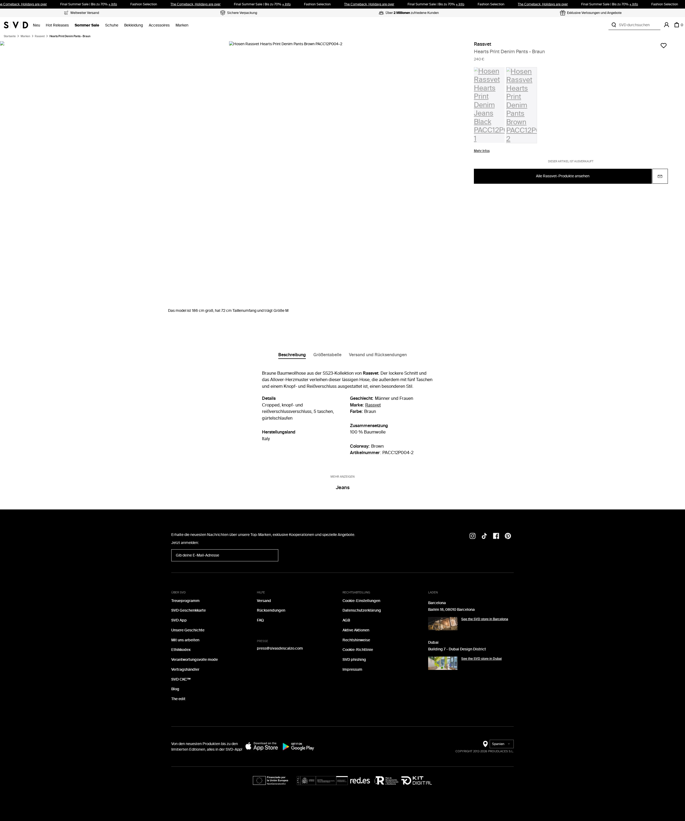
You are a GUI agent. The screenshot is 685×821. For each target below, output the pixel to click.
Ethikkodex (181, 649)
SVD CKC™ (181, 679)
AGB (346, 620)
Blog (175, 689)
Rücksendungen (271, 610)
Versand (264, 601)
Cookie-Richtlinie (357, 649)
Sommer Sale (87, 25)
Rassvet (40, 36)
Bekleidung (133, 25)
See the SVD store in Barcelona (484, 619)
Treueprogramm (185, 601)
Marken (182, 25)
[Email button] (660, 176)
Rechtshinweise (356, 640)
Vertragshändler (185, 669)
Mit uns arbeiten (185, 640)
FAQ (260, 620)
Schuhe (111, 25)
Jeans (342, 487)
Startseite (10, 36)
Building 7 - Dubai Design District (457, 649)
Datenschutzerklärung (361, 610)
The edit (178, 699)
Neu (36, 25)
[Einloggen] (667, 25)
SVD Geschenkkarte (188, 610)
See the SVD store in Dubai (481, 659)
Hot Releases (57, 25)
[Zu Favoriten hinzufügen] (663, 45)
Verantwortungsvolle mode (194, 659)
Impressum (352, 669)
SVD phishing (354, 659)
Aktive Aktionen (355, 630)
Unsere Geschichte (187, 630)
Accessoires (159, 25)
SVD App (179, 620)
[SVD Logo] (16, 25)
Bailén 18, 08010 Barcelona (451, 609)
